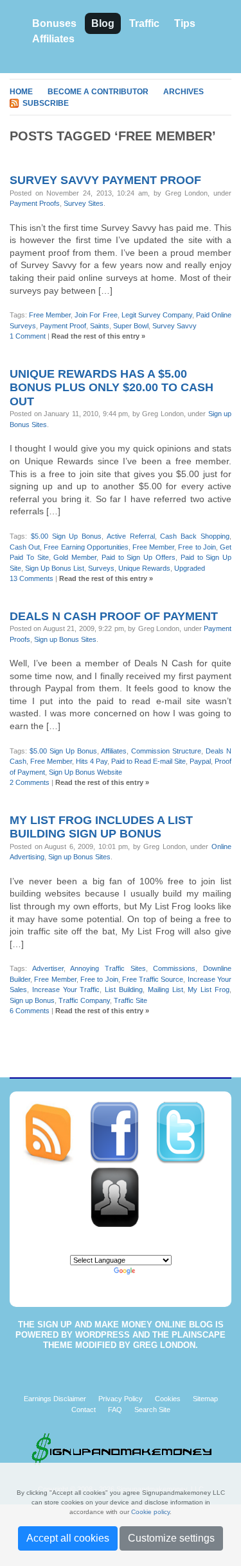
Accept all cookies (67, 1538)
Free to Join (196, 547)
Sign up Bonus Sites (65, 639)
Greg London (164, 1345)
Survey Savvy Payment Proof (105, 180)
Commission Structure (166, 751)
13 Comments (31, 578)
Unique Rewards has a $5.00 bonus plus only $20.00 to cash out (111, 387)
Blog (102, 23)
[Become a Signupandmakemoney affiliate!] (121, 1196)
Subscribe (45, 103)
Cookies (168, 1398)
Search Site (152, 1409)
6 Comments (29, 1011)
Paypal (200, 761)
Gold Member (74, 557)
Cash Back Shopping (194, 536)
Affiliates (53, 38)
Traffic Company (84, 1000)
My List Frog (208, 989)
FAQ (115, 1409)
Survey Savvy (174, 326)
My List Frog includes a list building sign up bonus (101, 827)
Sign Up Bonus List (54, 568)
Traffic (144, 23)
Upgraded (189, 568)
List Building (124, 989)
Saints (99, 326)
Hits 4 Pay (91, 761)
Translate (152, 1270)
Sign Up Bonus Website (85, 772)
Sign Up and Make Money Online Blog (125, 1324)
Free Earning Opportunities (86, 547)
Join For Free (96, 315)
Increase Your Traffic (66, 989)
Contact (83, 1409)
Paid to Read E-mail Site (148, 761)
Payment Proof (63, 326)
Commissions (174, 968)
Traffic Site (130, 1000)
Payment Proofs (35, 203)
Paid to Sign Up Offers (138, 557)
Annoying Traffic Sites (107, 968)
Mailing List (165, 989)
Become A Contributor (98, 91)
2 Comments (29, 782)
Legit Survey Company (156, 315)
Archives (183, 91)
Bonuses (54, 23)
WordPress (102, 1335)
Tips (184, 23)
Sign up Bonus (32, 1000)
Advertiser (48, 968)
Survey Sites (83, 203)
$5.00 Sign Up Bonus (66, 536)
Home (21, 91)
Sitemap (205, 1398)
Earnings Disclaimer (55, 1398)
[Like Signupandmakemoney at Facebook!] (122, 1132)
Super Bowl (130, 326)
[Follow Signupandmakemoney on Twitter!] (187, 1132)
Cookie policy (150, 1511)
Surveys (101, 568)
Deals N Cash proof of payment (114, 616)
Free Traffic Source (153, 979)
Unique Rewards (144, 568)
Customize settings (171, 1538)
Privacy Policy (120, 1398)
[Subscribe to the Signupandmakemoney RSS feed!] (55, 1132)
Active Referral (131, 536)
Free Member (50, 315)
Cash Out (25, 547)
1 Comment (28, 336)
